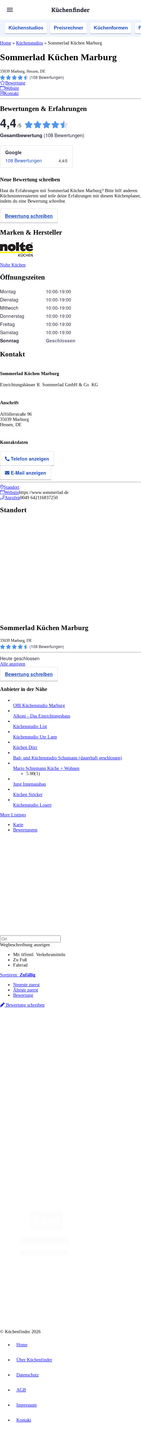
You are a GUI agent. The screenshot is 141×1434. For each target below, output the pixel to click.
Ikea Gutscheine (44, 1044)
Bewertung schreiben (29, 215)
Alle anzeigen (12, 664)
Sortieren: (17, 974)
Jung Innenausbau (29, 784)
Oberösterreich (113, 1034)
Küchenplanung (27, 1067)
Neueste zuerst (26, 984)
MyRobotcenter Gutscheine (81, 1049)
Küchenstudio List (30, 726)
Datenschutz (27, 1374)
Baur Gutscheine (45, 1049)
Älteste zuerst (25, 990)
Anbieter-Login (32, 1126)
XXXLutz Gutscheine (76, 1044)
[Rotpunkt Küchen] (98, 1280)
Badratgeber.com (28, 1093)
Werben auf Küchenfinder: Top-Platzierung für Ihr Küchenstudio (73, 1116)
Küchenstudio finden (32, 1023)
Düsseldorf (21, 1039)
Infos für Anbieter (30, 1111)
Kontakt (23, 1420)
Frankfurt (39, 1039)
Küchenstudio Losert (32, 805)
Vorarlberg (91, 1034)
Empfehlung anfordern (34, 1028)
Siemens (93, 1039)
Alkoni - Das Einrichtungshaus (41, 716)
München (74, 1034)
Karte (18, 824)
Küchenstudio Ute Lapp (35, 737)
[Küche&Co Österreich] (77, 1306)
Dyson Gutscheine (109, 1044)
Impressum (26, 1405)
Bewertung (23, 995)
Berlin (43, 1034)
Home (5, 43)
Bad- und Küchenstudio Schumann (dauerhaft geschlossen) (67, 757)
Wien (131, 1034)
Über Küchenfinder (31, 1082)
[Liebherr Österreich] (44, 1254)
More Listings (13, 814)
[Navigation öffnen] (10, 10)
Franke (79, 1039)
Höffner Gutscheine (120, 1049)
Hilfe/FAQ (23, 1088)
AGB (21, 1390)
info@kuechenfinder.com (23, 1150)
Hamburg (57, 1034)
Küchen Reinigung (30, 1072)
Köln (53, 1039)
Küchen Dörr (25, 747)
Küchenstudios (26, 27)
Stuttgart (65, 1039)
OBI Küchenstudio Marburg (39, 705)
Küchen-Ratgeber (29, 1077)
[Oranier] (108, 1254)
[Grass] (101, 1227)
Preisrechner (68, 27)
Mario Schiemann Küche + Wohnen (46, 768)
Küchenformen (111, 27)
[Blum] (46, 1227)
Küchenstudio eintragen (35, 1121)
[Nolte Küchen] (60, 1280)
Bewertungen (25, 829)
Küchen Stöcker (28, 794)
